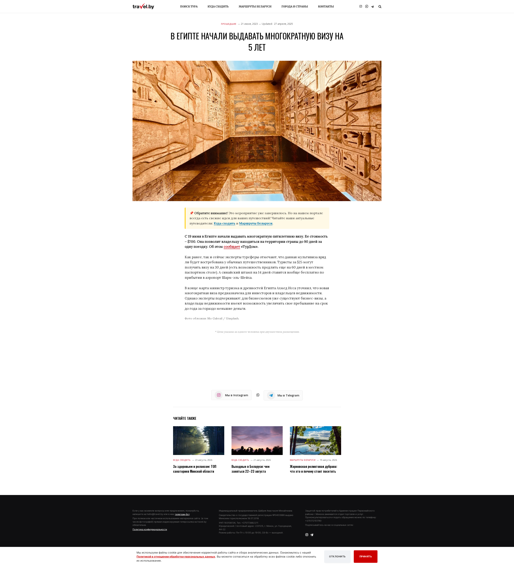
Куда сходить (218, 6)
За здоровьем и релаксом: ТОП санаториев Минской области (194, 469)
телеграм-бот (182, 514)
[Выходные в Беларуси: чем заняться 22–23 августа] (257, 440)
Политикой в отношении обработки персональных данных (176, 556)
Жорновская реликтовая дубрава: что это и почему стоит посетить (313, 469)
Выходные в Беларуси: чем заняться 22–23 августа (250, 469)
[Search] (379, 6)
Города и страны (294, 6)
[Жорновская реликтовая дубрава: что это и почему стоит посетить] (315, 440)
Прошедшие (228, 24)
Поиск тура (189, 6)
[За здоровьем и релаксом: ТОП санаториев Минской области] (198, 440)
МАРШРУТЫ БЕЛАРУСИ (303, 460)
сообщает (232, 246)
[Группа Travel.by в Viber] (366, 6)
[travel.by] (143, 6)
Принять (365, 556)
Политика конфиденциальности (150, 529)
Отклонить (337, 556)
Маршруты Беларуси (255, 6)
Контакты (326, 6)
